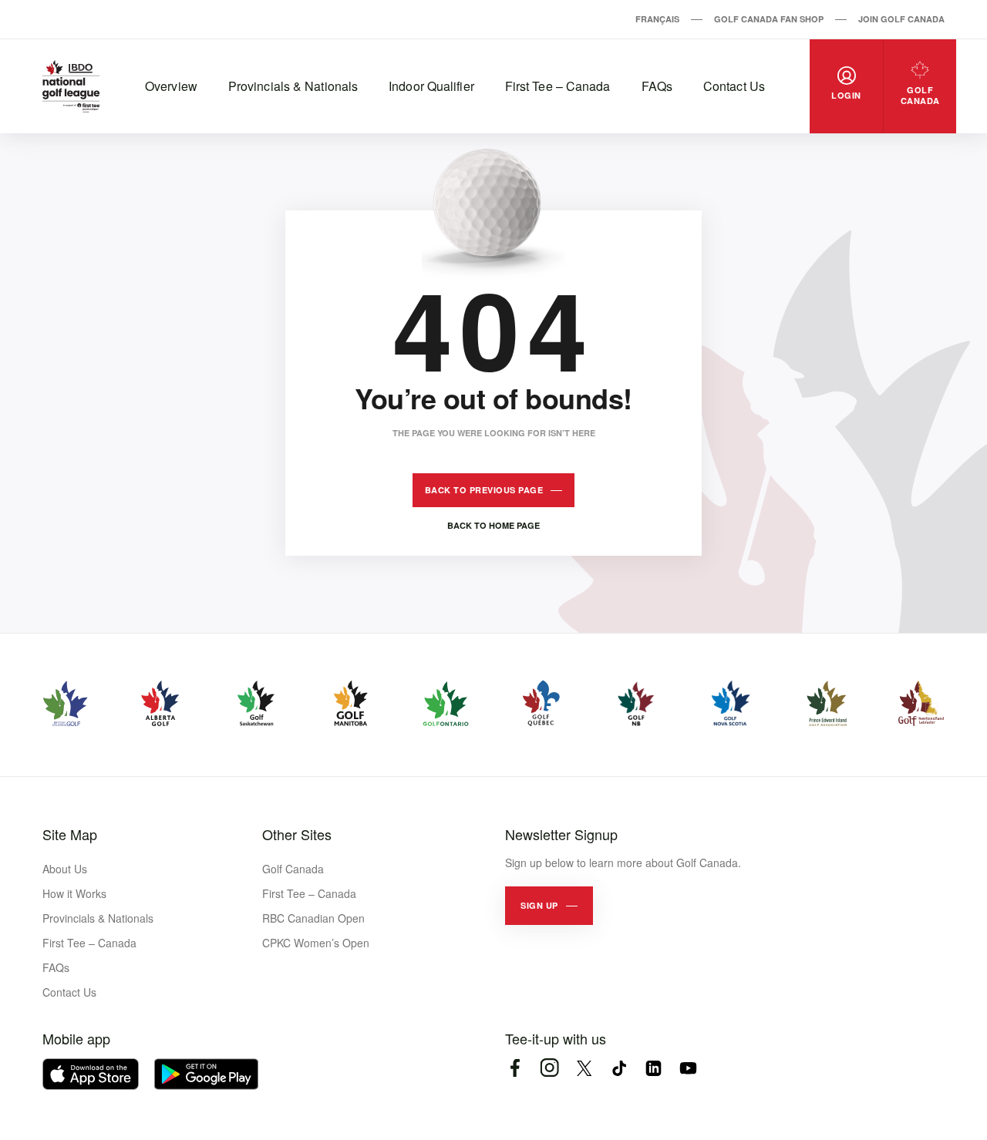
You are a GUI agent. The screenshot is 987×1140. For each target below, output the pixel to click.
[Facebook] (514, 1068)
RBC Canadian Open (313, 918)
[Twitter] (584, 1068)
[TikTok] (618, 1068)
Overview (171, 86)
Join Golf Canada (901, 19)
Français (657, 19)
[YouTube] (688, 1068)
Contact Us (734, 86)
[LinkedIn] (653, 1068)
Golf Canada (293, 868)
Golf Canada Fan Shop (769, 19)
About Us (64, 868)
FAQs (657, 86)
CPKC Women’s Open (315, 942)
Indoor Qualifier (431, 86)
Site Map (69, 834)
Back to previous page (484, 490)
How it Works (74, 893)
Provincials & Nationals (293, 86)
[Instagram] (549, 1068)
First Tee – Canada (558, 86)
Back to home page (493, 525)
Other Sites (297, 834)
